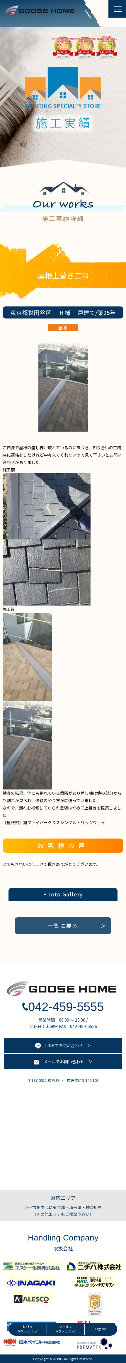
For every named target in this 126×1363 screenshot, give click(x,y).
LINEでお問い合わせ (62, 1045)
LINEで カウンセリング (27, 1329)
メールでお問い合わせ (61, 1061)
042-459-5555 (66, 1007)
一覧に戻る (63, 925)
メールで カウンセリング (65, 1329)
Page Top (100, 1329)
